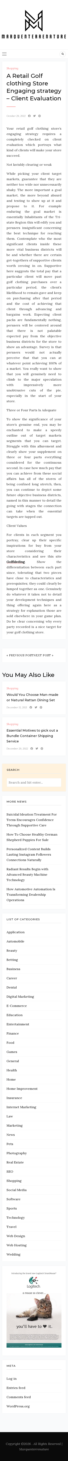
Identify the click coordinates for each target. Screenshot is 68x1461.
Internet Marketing (21, 1107)
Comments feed (19, 1397)
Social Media (17, 1190)
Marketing (15, 1125)
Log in (12, 1379)
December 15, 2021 (17, 707)
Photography (17, 1153)
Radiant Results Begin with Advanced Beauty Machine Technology (27, 874)
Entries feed (16, 1388)
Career (12, 978)
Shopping (12, 68)
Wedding (13, 1254)
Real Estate (15, 1162)
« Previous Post (20, 655)
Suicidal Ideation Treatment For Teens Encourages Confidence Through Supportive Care (32, 819)
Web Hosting (17, 1245)
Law (10, 1116)
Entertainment (18, 1024)
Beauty (12, 950)
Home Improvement (22, 1089)
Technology (16, 1217)
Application (15, 932)
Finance (13, 1033)
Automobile (15, 941)
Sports (12, 1208)
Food (10, 1043)
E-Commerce (17, 1006)
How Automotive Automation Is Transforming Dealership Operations (31, 894)
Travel (11, 1227)
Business (13, 969)
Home (11, 1079)
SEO (10, 1171)
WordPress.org (18, 1406)
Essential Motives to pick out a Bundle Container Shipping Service (32, 736)
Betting (12, 960)
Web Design (16, 1236)
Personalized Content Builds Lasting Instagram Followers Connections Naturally (29, 854)
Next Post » (43, 655)
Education (14, 1015)
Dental (12, 987)
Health (12, 1070)
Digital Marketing (20, 996)
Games (12, 1052)
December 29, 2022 (17, 748)
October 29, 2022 (16, 116)
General (13, 1061)
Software (13, 1199)
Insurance (14, 1098)
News (11, 1135)
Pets (10, 1144)
